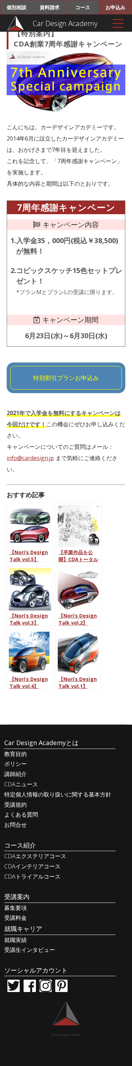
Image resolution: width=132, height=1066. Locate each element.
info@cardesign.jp (30, 458)
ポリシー (15, 764)
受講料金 (15, 918)
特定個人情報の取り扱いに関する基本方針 (57, 794)
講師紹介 (15, 774)
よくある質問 (21, 814)
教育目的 (15, 754)
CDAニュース (21, 784)
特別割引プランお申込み (66, 378)
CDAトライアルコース (32, 876)
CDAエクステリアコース (35, 856)
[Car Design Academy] (15, 22)
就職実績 (15, 940)
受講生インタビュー (29, 950)
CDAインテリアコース (32, 866)
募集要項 (15, 908)
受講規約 (15, 804)
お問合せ (15, 825)
